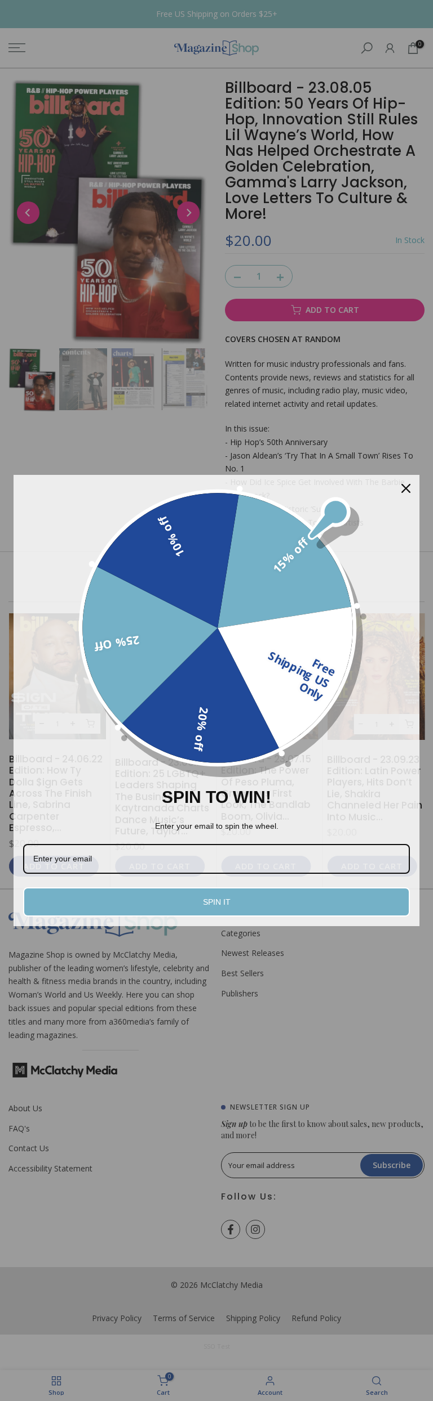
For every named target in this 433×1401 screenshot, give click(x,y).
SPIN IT (217, 901)
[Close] (405, 488)
